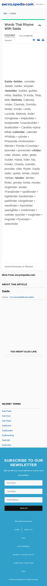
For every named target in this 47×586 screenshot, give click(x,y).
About (22, 297)
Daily (23, 571)
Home (17, 529)
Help (23, 538)
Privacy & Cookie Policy (23, 554)
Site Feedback (23, 546)
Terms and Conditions (23, 563)
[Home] (17, 4)
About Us (28, 529)
